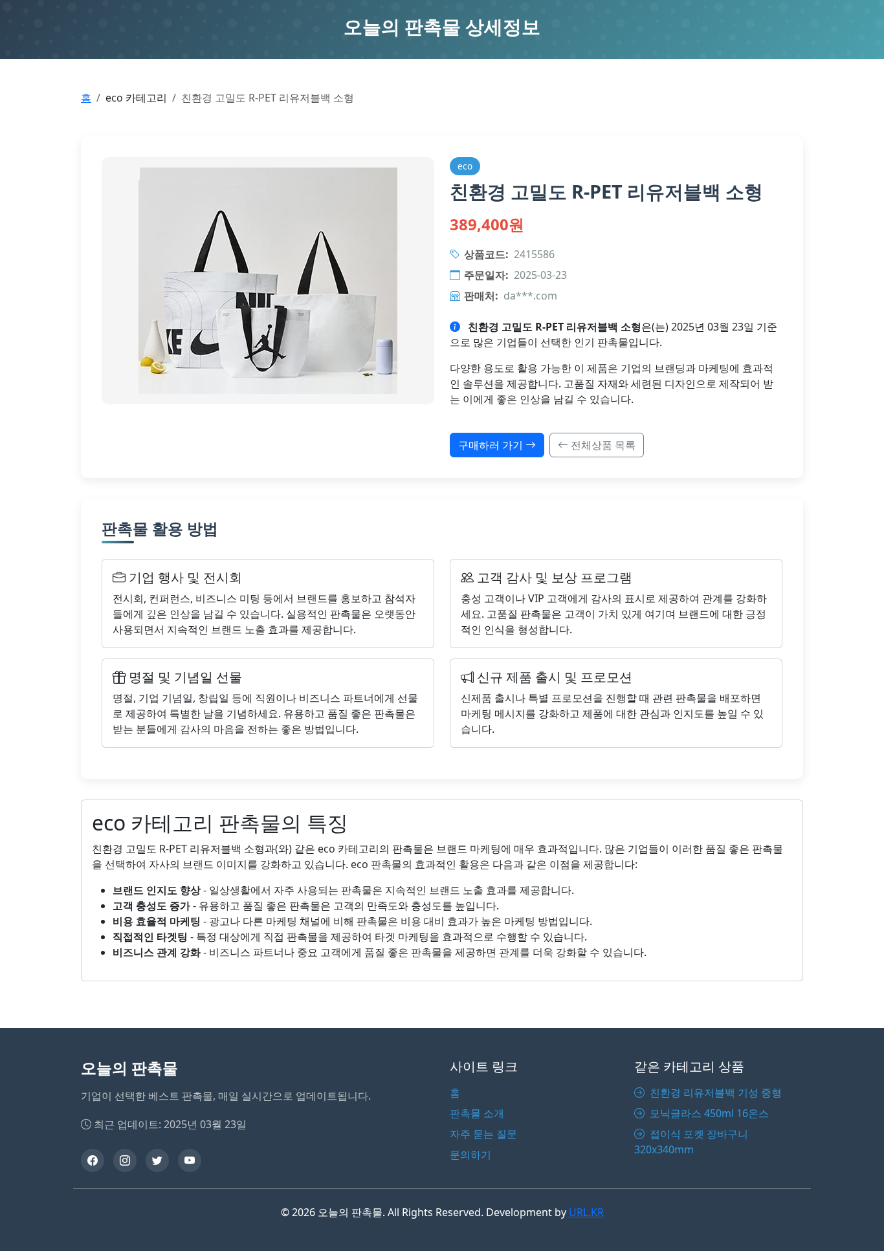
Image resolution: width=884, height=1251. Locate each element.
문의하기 (470, 1155)
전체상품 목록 (601, 445)
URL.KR (586, 1212)
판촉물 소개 (477, 1113)
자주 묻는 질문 (483, 1134)
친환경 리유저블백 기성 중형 (714, 1092)
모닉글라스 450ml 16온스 (708, 1113)
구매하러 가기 (491, 445)
